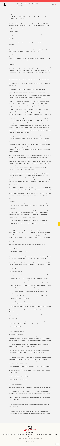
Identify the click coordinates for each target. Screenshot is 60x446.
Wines (4, 434)
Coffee (18, 434)
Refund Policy (30, 438)
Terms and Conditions (36, 438)
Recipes (50, 434)
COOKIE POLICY (25, 438)
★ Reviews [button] (59, 223)
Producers (22, 434)
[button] (18, 3)
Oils (12, 434)
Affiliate (40, 434)
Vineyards (27, 434)
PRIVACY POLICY (20, 438)
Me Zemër (10, 440)
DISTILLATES (8, 434)
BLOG (41, 438)
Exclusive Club (31, 436)
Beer (14, 434)
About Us (31, 434)
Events (27, 436)
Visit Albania (45, 434)
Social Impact (54, 434)
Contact (36, 434)
